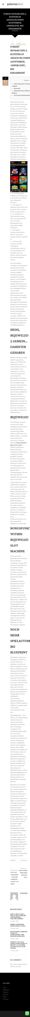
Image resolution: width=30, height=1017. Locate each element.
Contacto (5, 999)
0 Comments (23, 860)
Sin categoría (17, 43)
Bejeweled (17, 88)
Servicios (5, 994)
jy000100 (13, 860)
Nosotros (5, 992)
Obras (4, 997)
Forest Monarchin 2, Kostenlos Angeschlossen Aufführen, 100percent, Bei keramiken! (20, 59)
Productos (6, 990)
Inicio (4, 988)
